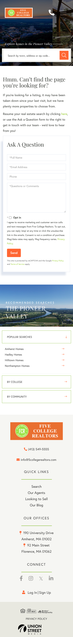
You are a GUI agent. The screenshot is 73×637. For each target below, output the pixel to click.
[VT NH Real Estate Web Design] (36, 629)
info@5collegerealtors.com (38, 460)
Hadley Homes (13, 354)
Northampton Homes (17, 366)
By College (14, 382)
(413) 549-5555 (53, 13)
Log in (32, 592)
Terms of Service (18, 264)
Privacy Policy (58, 260)
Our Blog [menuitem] (36, 505)
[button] (64, 55)
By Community (17, 396)
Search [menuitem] (36, 486)
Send (14, 253)
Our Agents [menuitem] (36, 492)
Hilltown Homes (14, 360)
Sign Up (45, 592)
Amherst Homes (14, 349)
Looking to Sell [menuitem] (36, 499)
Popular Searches (19, 337)
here (64, 114)
